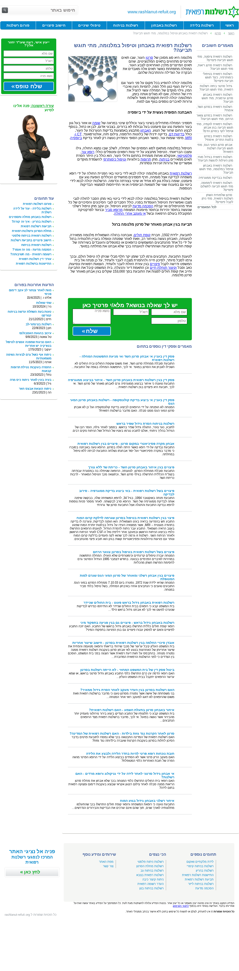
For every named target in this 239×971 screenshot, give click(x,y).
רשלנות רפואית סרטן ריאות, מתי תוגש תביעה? (215, 66)
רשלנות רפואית (181, 173)
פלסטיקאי (184, 156)
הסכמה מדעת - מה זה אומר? (31, 249)
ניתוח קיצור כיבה (153, 879)
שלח (92, 331)
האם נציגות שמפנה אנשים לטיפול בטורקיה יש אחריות (28, 343)
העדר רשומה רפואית (150, 884)
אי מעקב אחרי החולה (130, 213)
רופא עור (87, 152)
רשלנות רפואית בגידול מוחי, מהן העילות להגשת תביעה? (215, 158)
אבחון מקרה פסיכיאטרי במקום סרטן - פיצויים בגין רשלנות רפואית (125, 443)
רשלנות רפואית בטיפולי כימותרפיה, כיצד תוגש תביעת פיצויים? (218, 77)
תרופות (146, 159)
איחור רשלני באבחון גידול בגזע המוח (147, 801)
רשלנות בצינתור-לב (38, 324)
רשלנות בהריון (205, 870)
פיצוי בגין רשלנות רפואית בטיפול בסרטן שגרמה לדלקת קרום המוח (125, 518)
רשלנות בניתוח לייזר (201, 884)
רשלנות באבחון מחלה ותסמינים (30, 217)
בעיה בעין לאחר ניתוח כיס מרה (30, 380)
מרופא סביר (114, 210)
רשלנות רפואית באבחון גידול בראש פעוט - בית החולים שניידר (129, 602)
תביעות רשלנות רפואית (36, 226)
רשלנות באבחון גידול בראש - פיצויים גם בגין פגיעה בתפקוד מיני (127, 622)
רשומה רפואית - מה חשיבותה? (30, 254)
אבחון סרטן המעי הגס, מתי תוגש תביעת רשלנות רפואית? (215, 148)
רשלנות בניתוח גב (152, 870)
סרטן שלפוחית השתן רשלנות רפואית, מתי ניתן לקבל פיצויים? (217, 198)
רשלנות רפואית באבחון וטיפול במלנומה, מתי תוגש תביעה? (216, 169)
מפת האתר (106, 861)
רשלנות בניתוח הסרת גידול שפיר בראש (145, 423)
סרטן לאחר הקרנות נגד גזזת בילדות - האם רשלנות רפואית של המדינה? (122, 733)
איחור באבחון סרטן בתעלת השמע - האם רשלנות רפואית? (131, 710)
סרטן (149, 58)
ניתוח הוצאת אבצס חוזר (35, 388)
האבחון (145, 130)
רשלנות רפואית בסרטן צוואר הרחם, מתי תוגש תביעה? (215, 117)
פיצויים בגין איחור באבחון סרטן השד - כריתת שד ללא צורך (131, 467)
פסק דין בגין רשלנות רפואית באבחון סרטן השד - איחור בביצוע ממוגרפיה (121, 380)
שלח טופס (28, 86)
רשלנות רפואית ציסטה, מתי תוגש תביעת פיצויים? (215, 58)
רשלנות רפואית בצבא (150, 875)
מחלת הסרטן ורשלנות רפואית (31, 231)
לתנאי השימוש (181, 905)
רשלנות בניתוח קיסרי (200, 866)
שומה (96, 123)
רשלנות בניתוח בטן (151, 888)
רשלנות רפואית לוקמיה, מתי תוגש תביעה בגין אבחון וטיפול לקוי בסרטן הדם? (215, 127)
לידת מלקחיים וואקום (200, 861)
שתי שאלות (43, 303)
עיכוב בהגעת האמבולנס (35, 333)
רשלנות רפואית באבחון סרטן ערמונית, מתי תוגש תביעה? (217, 98)
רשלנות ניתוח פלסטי (150, 861)
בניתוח (164, 159)
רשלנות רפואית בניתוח (36, 245)
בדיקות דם (176, 134)
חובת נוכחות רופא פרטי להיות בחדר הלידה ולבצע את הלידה (130, 753)
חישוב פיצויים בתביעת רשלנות (31, 240)
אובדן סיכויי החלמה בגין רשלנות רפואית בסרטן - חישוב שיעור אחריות (123, 643)
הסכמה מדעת (143, 206)
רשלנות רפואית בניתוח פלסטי (31, 235)
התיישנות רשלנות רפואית (198, 875)
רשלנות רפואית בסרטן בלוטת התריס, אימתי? (218, 137)
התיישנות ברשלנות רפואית (33, 263)
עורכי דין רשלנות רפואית (35, 259)
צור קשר (108, 866)
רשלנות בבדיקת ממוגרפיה (215, 177)
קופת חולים (142, 235)
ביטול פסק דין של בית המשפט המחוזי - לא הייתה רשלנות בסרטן (127, 670)
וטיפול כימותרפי (114, 159)
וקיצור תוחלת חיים (163, 268)
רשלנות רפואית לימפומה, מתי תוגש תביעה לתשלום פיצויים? (216, 186)
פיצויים (155, 264)
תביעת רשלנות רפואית (199, 879)
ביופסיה (76, 138)
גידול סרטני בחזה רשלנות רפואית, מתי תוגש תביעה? (216, 87)
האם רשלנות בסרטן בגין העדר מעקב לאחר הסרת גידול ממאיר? (127, 690)
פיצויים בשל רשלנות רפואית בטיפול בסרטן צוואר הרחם (133, 552)
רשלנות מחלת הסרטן (150, 866)
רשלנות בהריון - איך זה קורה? (31, 221)
